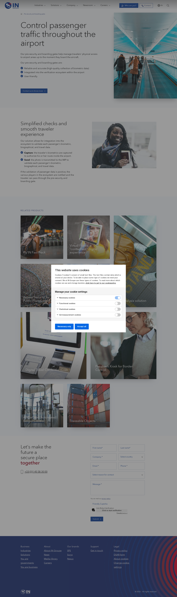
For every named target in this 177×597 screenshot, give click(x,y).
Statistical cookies (67, 309)
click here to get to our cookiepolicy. (100, 283)
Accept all (81, 326)
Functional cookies (67, 303)
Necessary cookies (67, 298)
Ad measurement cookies (70, 315)
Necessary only (64, 326)
